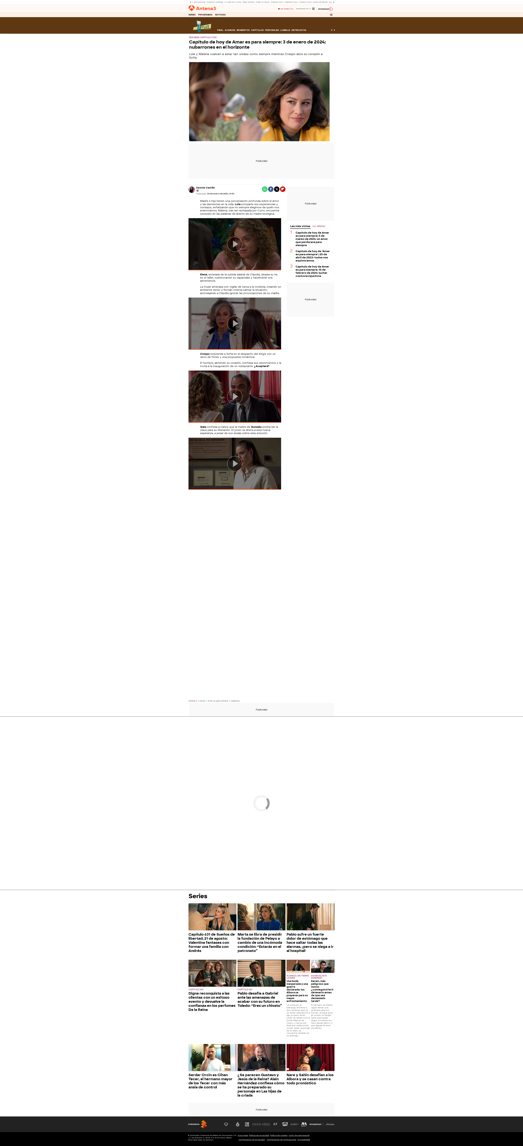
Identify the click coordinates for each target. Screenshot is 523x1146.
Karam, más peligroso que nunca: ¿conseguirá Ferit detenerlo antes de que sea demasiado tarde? (322, 991)
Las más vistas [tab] (300, 226)
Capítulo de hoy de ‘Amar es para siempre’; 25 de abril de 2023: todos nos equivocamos (313, 256)
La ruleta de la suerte (232, 2)
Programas (205, 15)
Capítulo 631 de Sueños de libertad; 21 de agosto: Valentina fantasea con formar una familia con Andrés (211, 942)
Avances (230, 30)
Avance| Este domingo (319, 977)
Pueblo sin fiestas (263, 2)
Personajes (272, 30)
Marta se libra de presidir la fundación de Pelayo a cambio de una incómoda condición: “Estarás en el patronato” (260, 942)
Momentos (243, 30)
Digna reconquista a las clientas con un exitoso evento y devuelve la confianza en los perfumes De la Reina (211, 1001)
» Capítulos (234, 701)
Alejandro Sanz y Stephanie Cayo (284, 2)
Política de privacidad (259, 1135)
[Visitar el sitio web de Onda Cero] (285, 1124)
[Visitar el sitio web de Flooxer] (330, 1124)
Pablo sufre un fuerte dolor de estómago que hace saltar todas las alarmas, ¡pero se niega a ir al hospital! (310, 942)
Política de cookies (279, 1135)
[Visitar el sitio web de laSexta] (238, 1124)
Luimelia (285, 30)
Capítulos (257, 30)
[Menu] (331, 15)
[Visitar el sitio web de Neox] (247, 1124)
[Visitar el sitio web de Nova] (257, 1124)
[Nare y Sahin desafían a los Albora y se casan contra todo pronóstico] (311, 1058)
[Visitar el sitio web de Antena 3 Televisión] (228, 1124)
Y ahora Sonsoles (199, 2)
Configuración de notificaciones (281, 1140)
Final (220, 30)
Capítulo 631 (195, 989)
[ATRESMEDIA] (197, 1124)
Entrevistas (299, 30)
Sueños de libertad (320, 2)
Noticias (220, 15)
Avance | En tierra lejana (298, 977)
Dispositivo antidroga (215, 2)
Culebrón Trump (305, 2)
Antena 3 (192, 701)
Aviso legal (243, 1135)
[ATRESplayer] (325, 9)
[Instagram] (197, 190)
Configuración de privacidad (251, 1140)
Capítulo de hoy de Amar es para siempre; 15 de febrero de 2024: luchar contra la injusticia (312, 271)
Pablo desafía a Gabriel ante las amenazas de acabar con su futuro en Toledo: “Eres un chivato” (260, 999)
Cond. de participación (299, 1135)
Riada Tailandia (248, 2)
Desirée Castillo (205, 187)
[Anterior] (189, 2)
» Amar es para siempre (217, 701)
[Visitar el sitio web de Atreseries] (275, 1124)
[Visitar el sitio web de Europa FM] (294, 1124)
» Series (201, 701)
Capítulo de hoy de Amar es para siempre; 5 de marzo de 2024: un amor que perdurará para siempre (312, 239)
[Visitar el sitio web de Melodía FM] (304, 1124)
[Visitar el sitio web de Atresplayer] (317, 1124)
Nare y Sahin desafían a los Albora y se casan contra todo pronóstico (310, 1079)
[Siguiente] (333, 2)
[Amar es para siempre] (202, 32)
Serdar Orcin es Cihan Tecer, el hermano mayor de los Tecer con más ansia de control (210, 1081)
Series (192, 15)
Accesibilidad (303, 1140)
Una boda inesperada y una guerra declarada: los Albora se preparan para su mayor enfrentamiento (297, 991)
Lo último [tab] (319, 226)
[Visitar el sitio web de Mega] (266, 1124)
